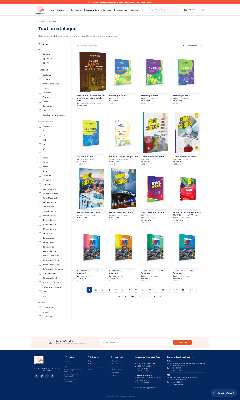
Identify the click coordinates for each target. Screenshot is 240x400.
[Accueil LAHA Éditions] (40, 9)
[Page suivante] (160, 296)
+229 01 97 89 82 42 (144, 366)
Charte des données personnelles (71, 381)
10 (149, 289)
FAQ (65, 367)
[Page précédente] (82, 290)
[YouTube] (47, 376)
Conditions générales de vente (72, 371)
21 (139, 296)
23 (153, 296)
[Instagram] (42, 376)
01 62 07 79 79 (142, 371)
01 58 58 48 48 (142, 368)
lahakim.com (115, 364)
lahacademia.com (117, 361)
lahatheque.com (116, 370)
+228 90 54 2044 (143, 380)
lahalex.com (115, 373)
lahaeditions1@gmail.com (146, 388)
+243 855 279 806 (176, 384)
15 (183, 289)
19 (125, 296)
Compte (134, 10)
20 (132, 296)
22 (146, 296)
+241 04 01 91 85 (175, 368)
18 (119, 296)
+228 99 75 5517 (143, 383)
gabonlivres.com (116, 367)
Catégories (62, 10)
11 (156, 289)
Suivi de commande (95, 367)
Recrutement (120, 10)
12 (163, 289)
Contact (90, 370)
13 (169, 289)
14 (176, 289)
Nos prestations (91, 10)
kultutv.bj (114, 376)
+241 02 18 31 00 (175, 370)
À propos (107, 10)
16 (190, 289)
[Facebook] (36, 376)
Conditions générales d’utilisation (71, 376)
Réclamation (92, 364)
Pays (51, 10)
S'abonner (182, 342)
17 (196, 289)
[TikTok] (52, 376)
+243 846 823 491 (176, 382)
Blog (89, 361)
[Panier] (203, 10)
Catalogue (76, 10)
